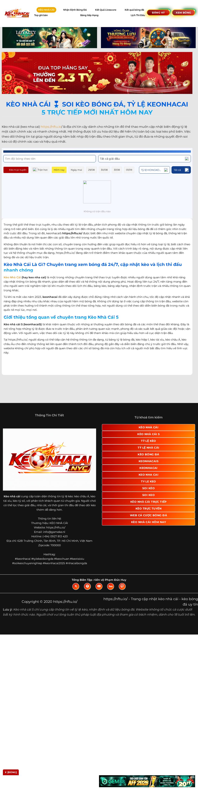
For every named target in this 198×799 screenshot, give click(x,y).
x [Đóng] (11, 772)
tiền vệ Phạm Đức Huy (110, 583)
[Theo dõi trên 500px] (110, 590)
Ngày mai (76, 169)
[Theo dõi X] (75, 590)
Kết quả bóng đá (134, 9)
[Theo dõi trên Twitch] (122, 590)
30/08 (104, 169)
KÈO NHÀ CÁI (46, 9)
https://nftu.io (51, 127)
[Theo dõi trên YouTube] (99, 590)
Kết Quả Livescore (105, 9)
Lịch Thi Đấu (138, 15)
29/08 (91, 169)
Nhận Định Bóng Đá (75, 9)
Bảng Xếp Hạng (89, 15)
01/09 (129, 169)
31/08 (117, 169)
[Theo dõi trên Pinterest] (87, 590)
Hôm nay (59, 169)
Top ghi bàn (41, 15)
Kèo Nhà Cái (12, 277)
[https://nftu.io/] (17, 13)
